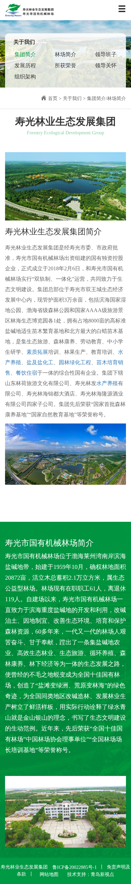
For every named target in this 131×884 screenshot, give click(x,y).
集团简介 (25, 54)
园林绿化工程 (75, 362)
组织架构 (25, 76)
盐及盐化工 (40, 362)
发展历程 (25, 65)
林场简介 (65, 54)
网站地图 (49, 874)
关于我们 (72, 98)
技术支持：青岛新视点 (90, 874)
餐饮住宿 (26, 373)
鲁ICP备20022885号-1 (74, 867)
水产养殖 (107, 383)
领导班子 (106, 54)
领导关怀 (106, 65)
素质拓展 (37, 352)
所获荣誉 (65, 65)
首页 (52, 98)
